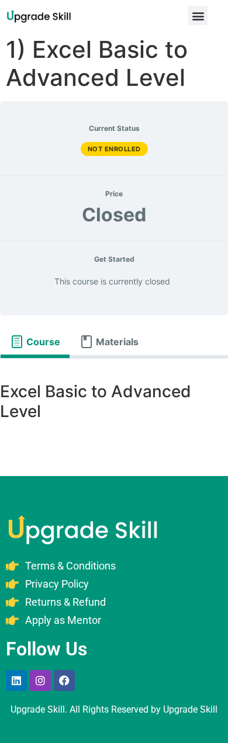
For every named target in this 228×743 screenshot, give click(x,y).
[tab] (35, 342)
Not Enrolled (114, 149)
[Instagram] (40, 680)
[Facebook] (64, 680)
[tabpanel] (114, 404)
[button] (198, 15)
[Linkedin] (16, 680)
